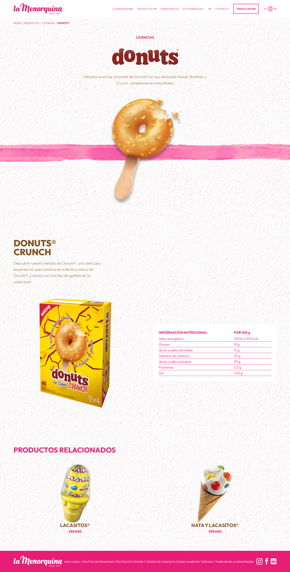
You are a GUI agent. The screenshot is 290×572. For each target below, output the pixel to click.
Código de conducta (160, 561)
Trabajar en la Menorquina (234, 561)
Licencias (48, 23)
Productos (31, 23)
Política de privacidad (98, 561)
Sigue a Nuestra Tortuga (195, 561)
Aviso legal (72, 561)
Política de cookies (130, 561)
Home (17, 23)
